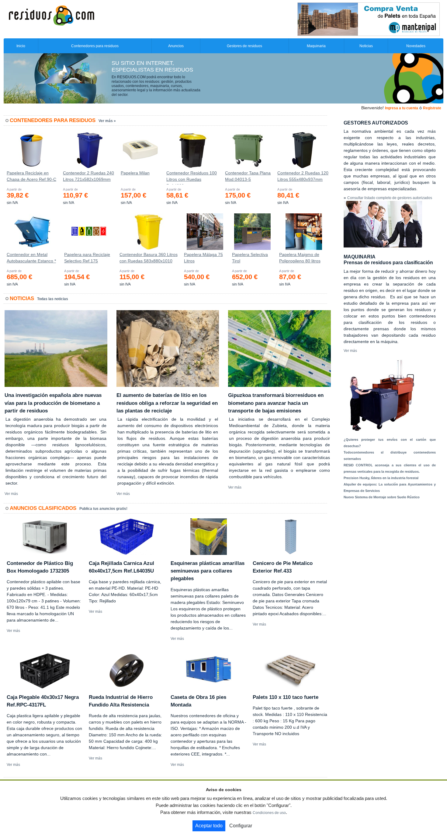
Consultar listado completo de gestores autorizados (389, 198)
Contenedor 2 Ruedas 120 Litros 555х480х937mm (302, 176)
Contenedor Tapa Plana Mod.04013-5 (248, 176)
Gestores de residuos (244, 46)
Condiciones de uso (269, 813)
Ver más (11, 494)
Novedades (415, 46)
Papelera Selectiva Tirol (250, 257)
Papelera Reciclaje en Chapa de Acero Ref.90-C (31, 176)
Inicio (20, 46)
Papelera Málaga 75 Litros (203, 257)
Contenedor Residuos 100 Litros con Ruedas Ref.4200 (191, 177)
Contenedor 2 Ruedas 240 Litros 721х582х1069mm (88, 176)
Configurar (240, 825)
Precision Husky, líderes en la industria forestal (381, 478)
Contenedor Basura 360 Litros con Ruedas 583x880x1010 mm (149, 259)
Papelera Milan (135, 172)
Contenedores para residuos (95, 46)
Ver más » (107, 121)
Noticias (366, 46)
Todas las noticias (52, 299)
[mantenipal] (368, 19)
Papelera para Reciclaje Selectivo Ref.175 (87, 257)
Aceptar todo (209, 825)
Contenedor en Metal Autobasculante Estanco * (31, 257)
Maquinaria (316, 46)
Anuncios (176, 46)
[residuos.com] (51, 15)
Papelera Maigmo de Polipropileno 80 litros (300, 257)
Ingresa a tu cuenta (401, 108)
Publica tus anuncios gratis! (103, 509)
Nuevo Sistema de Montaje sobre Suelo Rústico (382, 497)
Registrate (432, 108)
